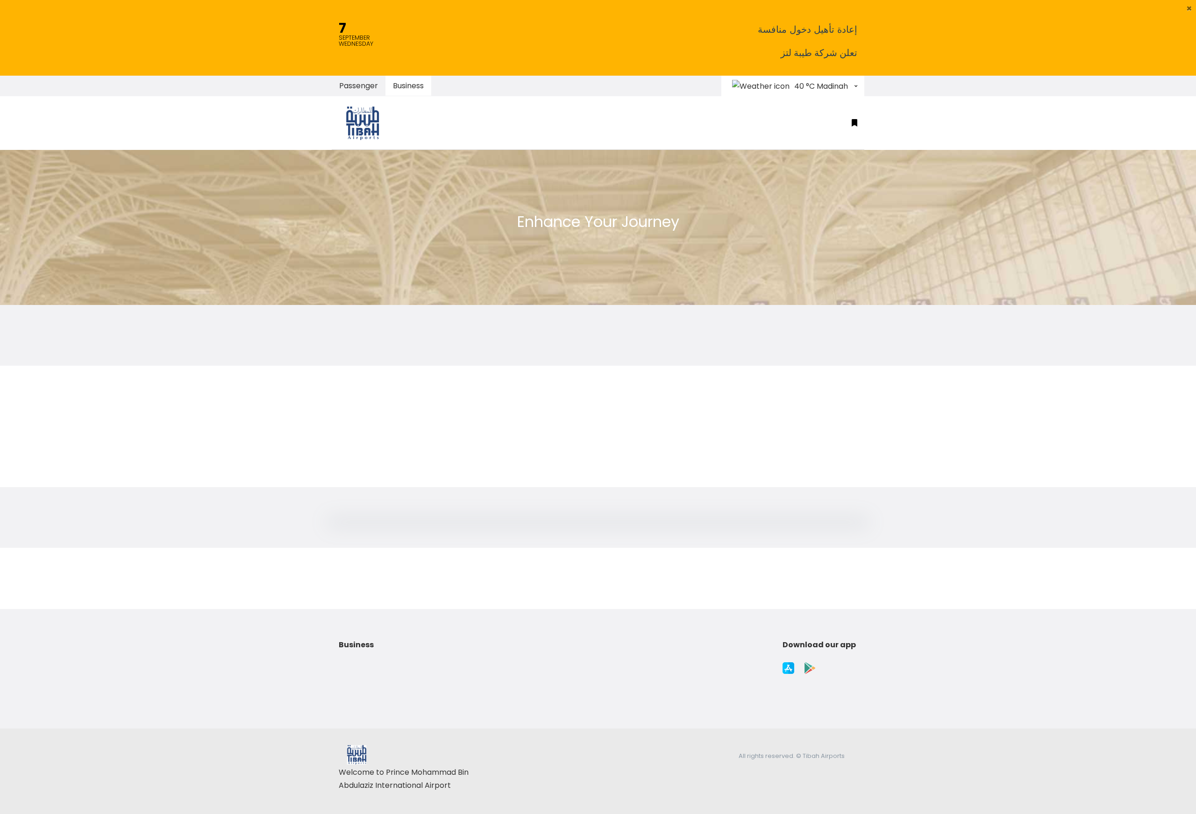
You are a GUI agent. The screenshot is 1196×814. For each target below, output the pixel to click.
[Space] (367, 122)
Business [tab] (408, 85)
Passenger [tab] (358, 85)
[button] (1189, 8)
